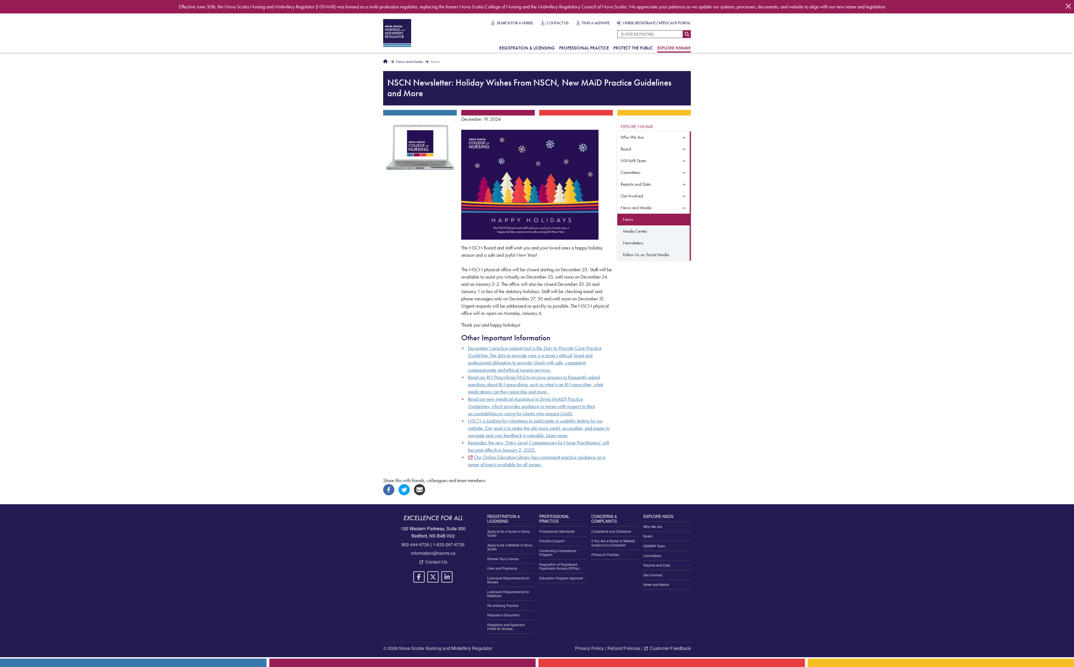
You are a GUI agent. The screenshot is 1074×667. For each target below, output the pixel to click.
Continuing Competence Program (557, 552)
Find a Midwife (596, 22)
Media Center (635, 231)
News (628, 219)
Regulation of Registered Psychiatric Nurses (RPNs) (559, 566)
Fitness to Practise (605, 554)
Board (626, 149)
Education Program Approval (561, 578)
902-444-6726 (415, 544)
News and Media (409, 61)
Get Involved (632, 196)
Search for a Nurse (515, 22)
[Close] (1068, 6)
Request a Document (503, 614)
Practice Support (551, 540)
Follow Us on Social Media (646, 254)
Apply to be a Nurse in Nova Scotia (508, 533)
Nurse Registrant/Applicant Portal (657, 22)
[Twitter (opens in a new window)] (404, 489)
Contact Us (558, 22)
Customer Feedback (670, 648)
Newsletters (633, 243)
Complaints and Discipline (611, 531)
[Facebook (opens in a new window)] (388, 489)
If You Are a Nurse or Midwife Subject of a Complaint (613, 542)
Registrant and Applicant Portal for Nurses (506, 626)
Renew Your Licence (503, 558)
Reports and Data (636, 184)
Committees (630, 172)
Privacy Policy (589, 648)
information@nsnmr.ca (433, 553)
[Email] (419, 489)
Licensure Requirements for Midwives (508, 593)
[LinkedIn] (447, 577)
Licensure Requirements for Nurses (508, 580)
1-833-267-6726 (449, 544)
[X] (433, 577)
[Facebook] (419, 577)
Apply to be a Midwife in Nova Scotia (509, 547)
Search (687, 34)
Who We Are (632, 137)
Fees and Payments (502, 568)
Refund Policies (623, 648)
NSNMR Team (633, 160)
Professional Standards (557, 531)
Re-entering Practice (503, 605)
